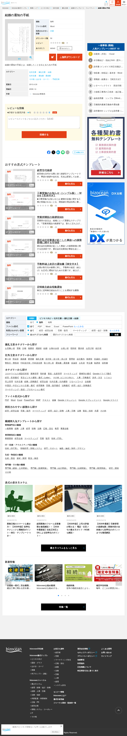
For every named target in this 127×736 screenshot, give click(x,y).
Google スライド (110, 400)
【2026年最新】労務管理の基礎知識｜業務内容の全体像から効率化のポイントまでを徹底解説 (108, 528)
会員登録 (118, 4)
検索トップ (34, 8)
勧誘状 (97, 362)
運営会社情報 (82, 648)
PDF (7, 400)
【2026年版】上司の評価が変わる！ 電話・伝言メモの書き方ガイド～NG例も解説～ (77, 528)
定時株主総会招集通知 (49, 287)
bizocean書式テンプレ (19, 8)
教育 (57, 428)
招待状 (73, 348)
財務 (34, 428)
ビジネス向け (45, 8)
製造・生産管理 (55, 373)
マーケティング (70, 373)
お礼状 (82, 362)
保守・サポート (51, 448)
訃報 (24, 348)
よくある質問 (106, 648)
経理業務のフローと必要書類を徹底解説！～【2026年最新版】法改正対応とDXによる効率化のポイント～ (49, 529)
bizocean (5, 8)
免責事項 (80, 659)
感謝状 (39, 348)
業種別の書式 (85, 373)
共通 (52, 31)
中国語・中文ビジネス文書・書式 (20, 385)
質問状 (72, 358)
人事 (22, 428)
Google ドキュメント (67, 400)
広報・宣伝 (48, 428)
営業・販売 (26, 410)
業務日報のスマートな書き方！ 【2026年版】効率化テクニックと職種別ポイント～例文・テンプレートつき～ (19, 529)
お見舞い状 (10, 348)
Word (13, 400)
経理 (28, 428)
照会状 (16, 358)
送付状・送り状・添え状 (56, 358)
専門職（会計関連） (59, 468)
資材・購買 (22, 458)
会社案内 (81, 358)
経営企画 (44, 381)
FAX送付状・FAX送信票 (31, 362)
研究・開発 (114, 468)
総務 (17, 428)
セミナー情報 (59, 692)
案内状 (81, 348)
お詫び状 (90, 348)
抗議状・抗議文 (101, 358)
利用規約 (80, 663)
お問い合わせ (106, 652)
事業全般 (64, 428)
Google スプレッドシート (90, 400)
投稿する (44, 134)
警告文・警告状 (12, 362)
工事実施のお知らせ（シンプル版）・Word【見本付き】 (59, 194)
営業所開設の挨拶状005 (50, 217)
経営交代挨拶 (44, 170)
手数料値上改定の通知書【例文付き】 (58, 264)
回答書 (105, 362)
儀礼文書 (65, 8)
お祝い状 (65, 348)
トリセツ (108, 377)
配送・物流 (33, 458)
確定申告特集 (102, 585)
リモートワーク (76, 381)
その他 (103, 410)
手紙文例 (55, 79)
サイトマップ (106, 656)
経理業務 (40, 385)
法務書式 (66, 385)
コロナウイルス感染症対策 (17, 373)
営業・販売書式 (53, 385)
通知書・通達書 (45, 75)
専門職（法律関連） (79, 468)
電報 (19, 348)
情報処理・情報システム (31, 448)
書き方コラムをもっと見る (63, 548)
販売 (48, 438)
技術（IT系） (57, 438)
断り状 (8, 358)
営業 (42, 438)
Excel (19, 400)
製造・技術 (88, 410)
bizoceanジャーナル (38, 680)
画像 (54, 400)
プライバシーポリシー (86, 656)
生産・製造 (10, 458)
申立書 (90, 362)
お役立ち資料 (59, 648)
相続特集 (70, 585)
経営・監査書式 (12, 377)
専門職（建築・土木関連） (17, 468)
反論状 (74, 362)
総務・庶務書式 (31, 381)
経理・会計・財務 (56, 410)
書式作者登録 (59, 699)
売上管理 (9, 381)
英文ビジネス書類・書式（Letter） (36, 377)
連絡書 (23, 358)
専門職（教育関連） (98, 468)
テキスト (46, 400)
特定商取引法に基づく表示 (87, 670)
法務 (79, 410)
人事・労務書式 (84, 377)
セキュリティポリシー (86, 652)
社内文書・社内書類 (58, 381)
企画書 (88, 381)
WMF (38, 400)
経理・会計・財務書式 (81, 385)
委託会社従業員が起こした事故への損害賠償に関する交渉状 (59, 241)
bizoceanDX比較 (36, 648)
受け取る (55, 732)
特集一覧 (63, 607)
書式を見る (70, 184)
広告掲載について (84, 667)
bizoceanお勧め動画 (46, 585)
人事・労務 (70, 410)
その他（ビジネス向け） (64, 377)
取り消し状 (49, 362)
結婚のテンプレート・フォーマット (83, 8)
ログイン (112, 4)
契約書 (43, 373)
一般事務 (9, 428)
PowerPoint (29, 400)
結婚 (49, 72)
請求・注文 (97, 377)
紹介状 (98, 348)
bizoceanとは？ (60, 695)
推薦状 (31, 348)
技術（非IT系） (12, 448)
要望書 (31, 358)
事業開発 (9, 438)
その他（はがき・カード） (39, 79)
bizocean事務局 (39, 94)
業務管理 (34, 373)
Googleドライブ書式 (102, 373)
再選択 (31, 318)
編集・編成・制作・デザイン (72, 448)
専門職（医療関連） (39, 468)
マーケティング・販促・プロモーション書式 (25, 389)
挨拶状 (89, 358)
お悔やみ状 (54, 348)
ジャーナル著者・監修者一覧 (65, 702)
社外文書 (56, 8)
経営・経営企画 (12, 410)
